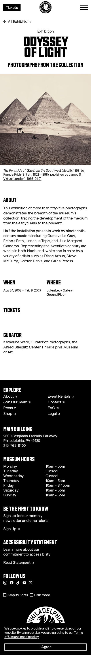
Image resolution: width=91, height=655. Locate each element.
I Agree (46, 646)
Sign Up (9, 529)
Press (8, 408)
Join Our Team (15, 402)
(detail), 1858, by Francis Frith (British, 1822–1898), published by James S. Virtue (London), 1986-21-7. (44, 175)
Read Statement (16, 562)
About (8, 396)
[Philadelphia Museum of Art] (46, 7)
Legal (52, 414)
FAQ (51, 408)
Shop (7, 414)
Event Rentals (59, 396)
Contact (54, 402)
